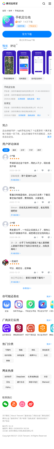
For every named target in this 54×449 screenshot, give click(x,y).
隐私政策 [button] (30, 99)
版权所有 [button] (14, 418)
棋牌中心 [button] (33, 355)
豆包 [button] (8, 382)
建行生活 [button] (20, 382)
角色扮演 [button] (45, 350)
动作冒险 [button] (8, 355)
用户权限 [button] (22, 418)
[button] (10, 3)
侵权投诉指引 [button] (42, 418)
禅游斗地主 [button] (33, 382)
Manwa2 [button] (45, 382)
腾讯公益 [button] (5, 418)
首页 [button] (4, 11)
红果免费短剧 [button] (33, 377)
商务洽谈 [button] (36, 416)
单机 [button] (33, 350)
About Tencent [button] (17, 416)
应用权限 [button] (21, 99)
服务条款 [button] (28, 416)
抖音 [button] (46, 377)
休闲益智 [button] (20, 355)
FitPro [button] (8, 387)
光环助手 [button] (8, 377)
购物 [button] (8, 360)
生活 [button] (46, 355)
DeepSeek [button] (20, 377)
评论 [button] (13, 45)
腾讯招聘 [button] (45, 416)
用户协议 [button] (5, 421)
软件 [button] (10, 11)
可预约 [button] (8, 350)
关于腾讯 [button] (5, 416)
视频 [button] (20, 350)
